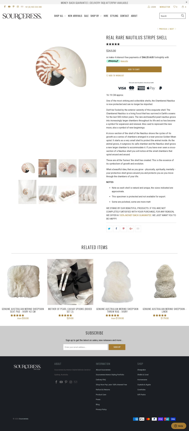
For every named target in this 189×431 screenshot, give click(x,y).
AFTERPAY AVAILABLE (117, 3)
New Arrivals (75, 15)
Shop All (58, 15)
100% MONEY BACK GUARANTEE (135, 215)
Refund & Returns (103, 390)
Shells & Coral (142, 375)
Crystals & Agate (144, 385)
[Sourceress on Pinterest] (13, 7)
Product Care (101, 395)
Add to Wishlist (116, 75)
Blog (98, 404)
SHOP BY (94, 15)
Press (98, 399)
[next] (99, 94)
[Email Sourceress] (22, 7)
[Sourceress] (16, 16)
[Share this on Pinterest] (124, 229)
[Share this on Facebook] (116, 229)
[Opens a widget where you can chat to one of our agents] (178, 426)
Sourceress (23, 419)
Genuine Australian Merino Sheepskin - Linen (165, 282)
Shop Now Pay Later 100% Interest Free (111, 385)
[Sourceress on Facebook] (4, 7)
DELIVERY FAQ (97, 3)
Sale (86, 15)
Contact (124, 15)
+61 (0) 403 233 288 (33, 7)
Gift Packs (141, 395)
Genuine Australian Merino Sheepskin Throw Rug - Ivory (117, 282)
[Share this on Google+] (131, 229)
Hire (106, 15)
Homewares (142, 380)
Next (172, 29)
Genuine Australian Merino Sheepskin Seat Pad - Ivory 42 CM (23, 282)
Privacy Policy (101, 409)
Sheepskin (141, 370)
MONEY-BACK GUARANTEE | (75, 3)
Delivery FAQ (101, 380)
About (134, 15)
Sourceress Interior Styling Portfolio (110, 375)
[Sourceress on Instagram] (17, 7)
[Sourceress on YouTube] (9, 7)
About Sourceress (103, 370)
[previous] (18, 94)
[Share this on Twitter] (109, 229)
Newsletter (165, 7)
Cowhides (141, 390)
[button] (113, 44)
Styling (114, 15)
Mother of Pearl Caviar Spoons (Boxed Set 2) (70, 282)
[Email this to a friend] (138, 229)
